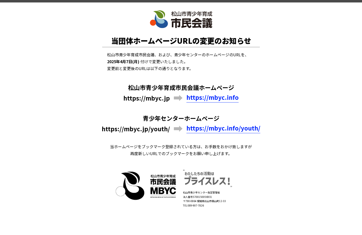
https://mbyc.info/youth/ (223, 128)
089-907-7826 (196, 205)
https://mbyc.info (212, 97)
